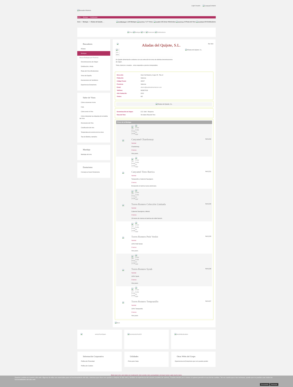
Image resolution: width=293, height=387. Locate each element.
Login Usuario (195, 6)
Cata (82, 107)
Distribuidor (94, 17)
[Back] (117, 323)
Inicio (79, 17)
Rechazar (274, 384)
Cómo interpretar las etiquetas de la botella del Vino (94, 117)
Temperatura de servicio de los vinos (92, 132)
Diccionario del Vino (87, 123)
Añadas (83, 49)
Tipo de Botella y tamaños (89, 137)
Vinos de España (86, 75)
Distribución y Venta (87, 66)
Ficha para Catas (133, 361)
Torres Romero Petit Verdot (144, 236)
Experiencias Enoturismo (88, 85)
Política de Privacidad (88, 361)
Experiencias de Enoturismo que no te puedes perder (191, 361)
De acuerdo (264, 384)
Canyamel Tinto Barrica (143, 171)
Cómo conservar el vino (88, 102)
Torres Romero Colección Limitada (148, 204)
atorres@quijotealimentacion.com (151, 87)
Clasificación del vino (87, 127)
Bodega (85, 17)
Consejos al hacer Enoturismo (90, 172)
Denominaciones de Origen (89, 62)
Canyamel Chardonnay (142, 139)
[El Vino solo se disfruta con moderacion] (193, 339)
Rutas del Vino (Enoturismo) (89, 71)
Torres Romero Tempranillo (144, 301)
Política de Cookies (87, 366)
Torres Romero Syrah (141, 269)
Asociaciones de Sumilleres (89, 80)
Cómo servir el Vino (87, 111)
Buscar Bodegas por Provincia (89, 57)
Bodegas (85, 22)
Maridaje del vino (86, 154)
